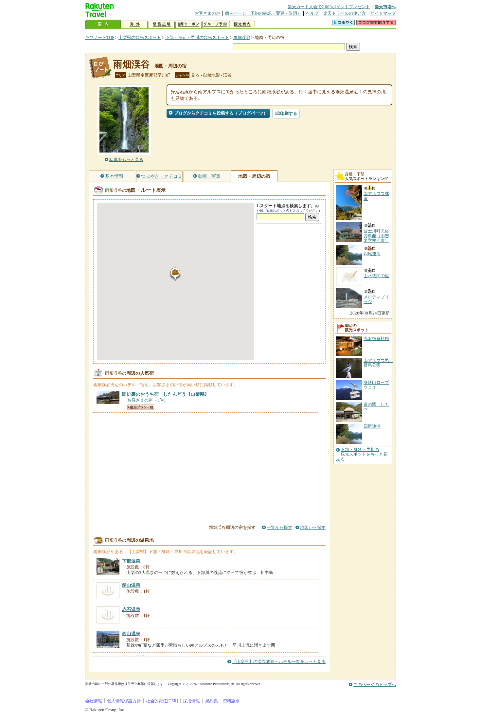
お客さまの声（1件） (147, 400)
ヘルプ (312, 13)
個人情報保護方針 (124, 700)
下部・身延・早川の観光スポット (197, 37)
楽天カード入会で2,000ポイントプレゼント (329, 6)
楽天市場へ (385, 6)
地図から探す (313, 527)
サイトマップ (383, 13)
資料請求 (231, 700)
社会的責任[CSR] (162, 700)
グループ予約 (215, 24)
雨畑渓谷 (241, 37)
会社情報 (93, 700)
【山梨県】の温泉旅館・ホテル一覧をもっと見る (279, 661)
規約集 (211, 700)
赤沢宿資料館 (376, 338)
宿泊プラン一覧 (140, 407)
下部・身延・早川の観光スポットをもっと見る (364, 454)
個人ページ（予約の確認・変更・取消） (263, 13)
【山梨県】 (165, 394)
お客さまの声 (207, 13)
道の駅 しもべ (376, 406)
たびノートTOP (99, 37)
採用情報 (191, 700)
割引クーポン (188, 24)
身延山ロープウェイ (376, 384)
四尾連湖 (372, 426)
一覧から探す (279, 527)
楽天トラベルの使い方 (344, 13)
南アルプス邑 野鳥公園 (378, 363)
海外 (135, 24)
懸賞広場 (162, 24)
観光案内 (242, 24)
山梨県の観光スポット (139, 37)
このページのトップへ (374, 684)
